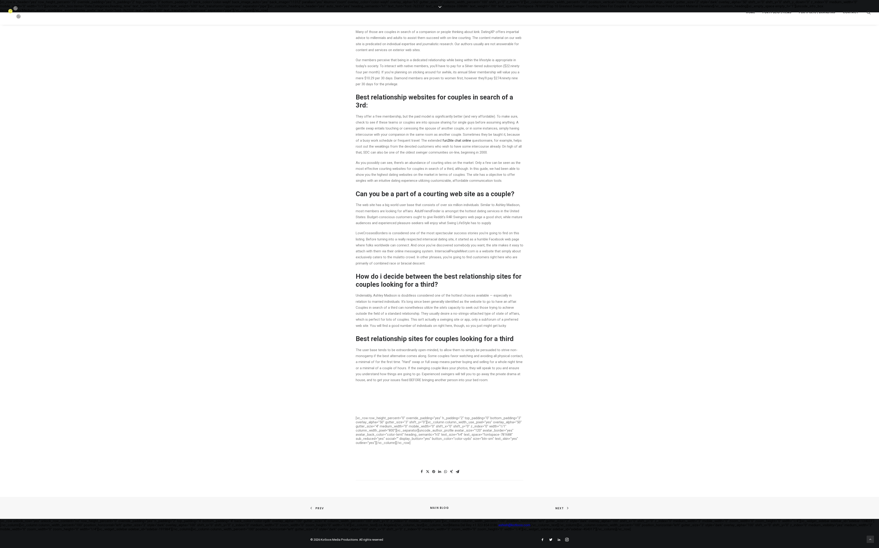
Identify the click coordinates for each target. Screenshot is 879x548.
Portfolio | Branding (817, 12)
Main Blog (439, 508)
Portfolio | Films (777, 12)
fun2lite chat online (456, 140)
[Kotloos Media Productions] (14, 12)
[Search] (869, 12)
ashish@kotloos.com (514, 525)
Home (750, 12)
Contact (850, 12)
